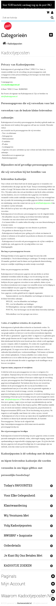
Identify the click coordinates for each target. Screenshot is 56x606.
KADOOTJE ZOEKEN (18, 565)
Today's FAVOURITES (18, 485)
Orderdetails (12, 545)
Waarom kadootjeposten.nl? (27, 595)
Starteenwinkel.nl (24, 603)
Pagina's (8, 576)
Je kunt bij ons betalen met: (23, 555)
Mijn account (13, 583)
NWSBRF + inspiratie (18, 535)
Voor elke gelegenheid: (19, 495)
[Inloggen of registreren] (53, 12)
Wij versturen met (16, 515)
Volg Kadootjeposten (18, 525)
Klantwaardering (15, 505)
